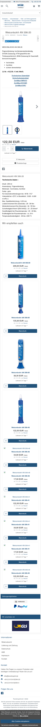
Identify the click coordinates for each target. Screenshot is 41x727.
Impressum (5, 655)
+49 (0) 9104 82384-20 (12, 679)
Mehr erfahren (24, 716)
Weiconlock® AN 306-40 (20, 573)
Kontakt (4, 659)
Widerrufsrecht (6, 642)
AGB (3, 652)
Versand (14, 144)
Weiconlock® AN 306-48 (20, 427)
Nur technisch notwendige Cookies (10, 725)
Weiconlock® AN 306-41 (20, 500)
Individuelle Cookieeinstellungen (30, 725)
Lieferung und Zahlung (9, 645)
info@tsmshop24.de (11, 676)
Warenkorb (28, 148)
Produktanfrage (21, 163)
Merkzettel (21, 159)
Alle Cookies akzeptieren (20, 721)
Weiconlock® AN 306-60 (20, 317)
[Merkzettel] (6, 276)
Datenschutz (5, 649)
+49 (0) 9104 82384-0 (11, 683)
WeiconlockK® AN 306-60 (20, 263)
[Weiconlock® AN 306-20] (3, 38)
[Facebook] (2, 693)
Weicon (25, 35)
